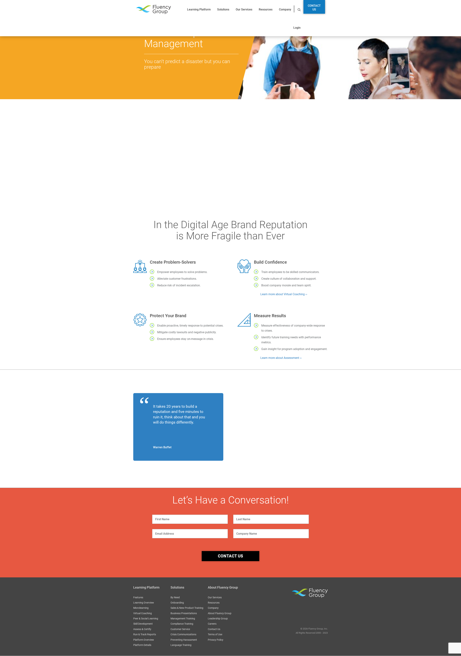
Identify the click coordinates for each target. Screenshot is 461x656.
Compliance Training (182, 623)
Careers (212, 623)
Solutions (223, 9)
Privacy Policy (215, 639)
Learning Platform (199, 9)
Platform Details (142, 645)
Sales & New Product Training (187, 608)
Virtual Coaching (142, 613)
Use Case (246, 175)
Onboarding (177, 602)
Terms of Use (215, 634)
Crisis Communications (183, 634)
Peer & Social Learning (145, 618)
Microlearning (141, 608)
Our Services (244, 9)
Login (297, 27)
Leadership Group (218, 618)
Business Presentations (184, 613)
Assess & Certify (142, 629)
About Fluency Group (219, 613)
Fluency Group (153, 9)
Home (136, 103)
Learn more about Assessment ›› (281, 358)
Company (285, 9)
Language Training (181, 645)
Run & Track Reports (144, 634)
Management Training (183, 618)
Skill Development (143, 623)
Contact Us (314, 7)
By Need (175, 597)
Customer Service (180, 629)
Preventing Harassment (184, 639)
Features (138, 597)
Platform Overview (143, 639)
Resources (265, 9)
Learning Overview (143, 602)
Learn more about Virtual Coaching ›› (283, 294)
